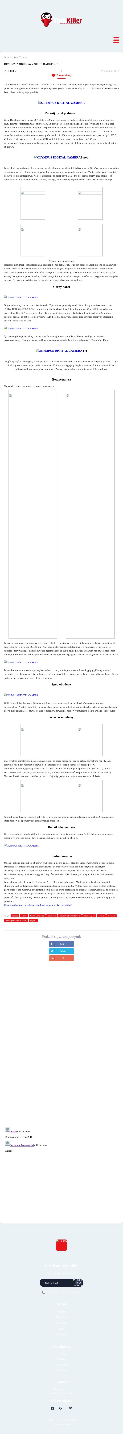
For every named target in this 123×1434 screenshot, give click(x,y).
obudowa (52, 916)
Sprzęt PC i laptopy (21, 57)
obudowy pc (89, 916)
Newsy (61, 1311)
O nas (62, 1354)
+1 (63, 958)
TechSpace (61, 1334)
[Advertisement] (61, 995)
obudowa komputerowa (70, 916)
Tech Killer (10, 71)
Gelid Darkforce (37, 916)
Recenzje (7, 57)
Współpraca (62, 1370)
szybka (33, 920)
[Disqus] (61, 1067)
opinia (101, 916)
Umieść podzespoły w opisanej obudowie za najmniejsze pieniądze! (38, 905)
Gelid (24, 916)
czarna (15, 916)
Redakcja (61, 1359)
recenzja (111, 916)
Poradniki (61, 1323)
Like (62, 944)
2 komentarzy (64, 75)
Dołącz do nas (61, 1364)
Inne (61, 1328)
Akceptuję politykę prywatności (65, 1292)
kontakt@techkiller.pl (61, 1393)
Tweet (63, 951)
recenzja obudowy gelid (16, 920)
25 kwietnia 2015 (110, 71)
